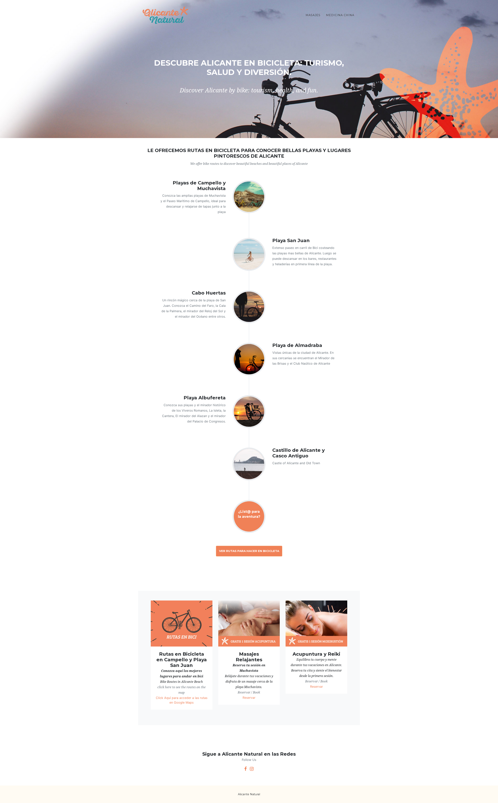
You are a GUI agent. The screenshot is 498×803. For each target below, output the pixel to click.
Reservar (249, 698)
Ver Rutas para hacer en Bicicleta (249, 551)
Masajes (313, 15)
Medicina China (340, 15)
